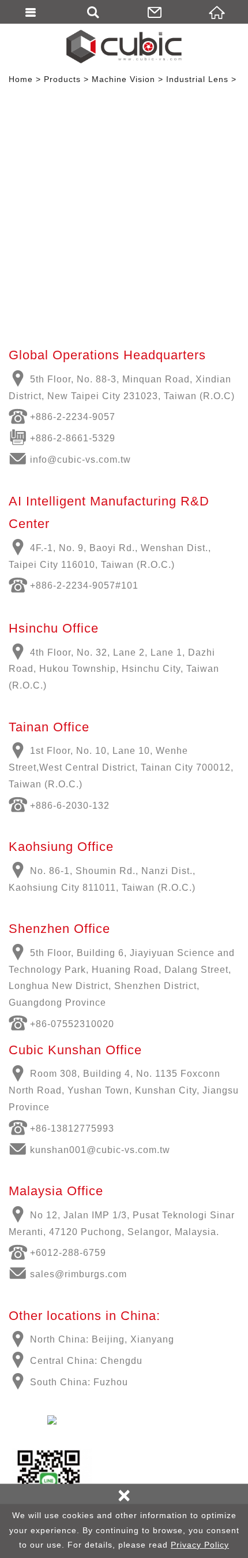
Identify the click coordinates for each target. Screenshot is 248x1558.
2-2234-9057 (86, 417)
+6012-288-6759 (68, 1253)
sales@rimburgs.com (78, 1274)
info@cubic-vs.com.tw (80, 459)
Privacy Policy (200, 1544)
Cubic (124, 46)
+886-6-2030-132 (70, 805)
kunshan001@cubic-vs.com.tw (100, 1150)
